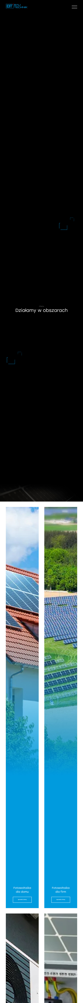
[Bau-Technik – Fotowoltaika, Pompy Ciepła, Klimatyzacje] (16, 8)
